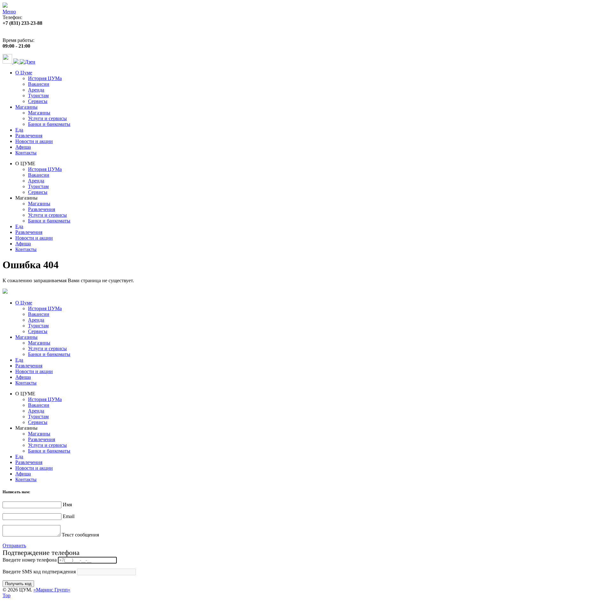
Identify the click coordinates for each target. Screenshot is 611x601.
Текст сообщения (80, 534)
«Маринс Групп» (51, 589)
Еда (19, 130)
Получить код (18, 583)
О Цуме (23, 72)
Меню (9, 11)
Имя (67, 504)
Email (68, 516)
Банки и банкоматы (49, 124)
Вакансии (38, 84)
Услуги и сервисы (47, 118)
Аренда (36, 89)
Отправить (14, 545)
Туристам (38, 95)
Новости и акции (34, 141)
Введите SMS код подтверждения (39, 571)
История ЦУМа (45, 78)
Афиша (23, 147)
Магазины (26, 107)
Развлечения (28, 135)
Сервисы (37, 101)
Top (7, 595)
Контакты (26, 152)
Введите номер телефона (30, 560)
